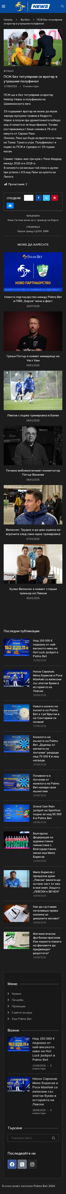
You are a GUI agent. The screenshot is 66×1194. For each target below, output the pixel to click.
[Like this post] (30, 198)
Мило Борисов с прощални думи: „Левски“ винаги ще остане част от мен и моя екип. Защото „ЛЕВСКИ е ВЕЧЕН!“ (46, 881)
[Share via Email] (10, 206)
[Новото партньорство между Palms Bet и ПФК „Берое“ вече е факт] (33, 272)
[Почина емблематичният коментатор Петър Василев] (33, 445)
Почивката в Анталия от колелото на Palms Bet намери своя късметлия (46, 783)
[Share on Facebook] (38, 198)
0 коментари (42, 1067)
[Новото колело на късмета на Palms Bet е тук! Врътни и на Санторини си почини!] (16, 713)
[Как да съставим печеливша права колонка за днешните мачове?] (16, 913)
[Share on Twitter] (46, 198)
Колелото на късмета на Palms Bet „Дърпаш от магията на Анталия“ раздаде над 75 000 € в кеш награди (46, 748)
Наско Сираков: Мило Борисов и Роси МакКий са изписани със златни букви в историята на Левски (47, 681)
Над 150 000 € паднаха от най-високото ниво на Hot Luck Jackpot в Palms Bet (45, 648)
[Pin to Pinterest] (54, 198)
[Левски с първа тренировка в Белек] (33, 390)
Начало (8, 19)
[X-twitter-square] (22, 1164)
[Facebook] (12, 1164)
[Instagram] (32, 1164)
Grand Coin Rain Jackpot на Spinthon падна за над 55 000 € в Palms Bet (47, 812)
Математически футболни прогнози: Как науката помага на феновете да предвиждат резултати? (47, 943)
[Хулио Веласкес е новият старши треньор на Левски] (33, 564)
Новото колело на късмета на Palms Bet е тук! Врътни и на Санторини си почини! (46, 714)
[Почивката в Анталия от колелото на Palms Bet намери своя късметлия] (16, 782)
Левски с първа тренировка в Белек (33, 415)
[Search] (62, 6)
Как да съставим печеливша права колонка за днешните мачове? (46, 912)
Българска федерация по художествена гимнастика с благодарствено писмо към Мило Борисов (44, 845)
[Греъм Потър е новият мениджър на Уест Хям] (33, 331)
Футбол (25, 19)
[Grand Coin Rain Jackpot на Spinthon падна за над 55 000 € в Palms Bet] (16, 813)
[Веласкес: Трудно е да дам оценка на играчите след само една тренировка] (33, 504)
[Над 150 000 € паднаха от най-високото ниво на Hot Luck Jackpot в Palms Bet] (16, 647)
